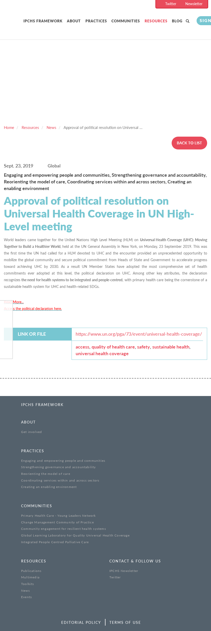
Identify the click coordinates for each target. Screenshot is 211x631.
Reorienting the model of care (45, 474)
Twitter (170, 4)
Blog (177, 21)
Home (9, 127)
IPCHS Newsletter (123, 571)
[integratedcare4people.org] (13, 26)
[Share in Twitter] (6, 322)
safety (143, 347)
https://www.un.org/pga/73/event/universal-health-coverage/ (139, 334)
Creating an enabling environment (49, 487)
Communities (125, 21)
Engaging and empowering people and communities (63, 461)
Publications (31, 571)
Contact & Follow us (135, 561)
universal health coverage (102, 353)
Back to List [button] (189, 142)
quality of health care (113, 347)
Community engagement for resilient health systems (63, 529)
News (51, 127)
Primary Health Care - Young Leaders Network (58, 515)
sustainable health (170, 347)
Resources (156, 21)
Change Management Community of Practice (57, 522)
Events (26, 597)
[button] (188, 21)
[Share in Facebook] (6, 309)
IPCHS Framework (43, 21)
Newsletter (194, 4)
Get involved (31, 432)
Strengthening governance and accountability (58, 467)
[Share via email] (6, 349)
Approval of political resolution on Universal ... (103, 127)
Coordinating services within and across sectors (60, 480)
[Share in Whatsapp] (6, 336)
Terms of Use (125, 622)
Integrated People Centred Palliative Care (55, 542)
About (74, 21)
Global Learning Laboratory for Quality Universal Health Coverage (75, 535)
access (82, 347)
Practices (96, 21)
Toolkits (27, 584)
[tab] (44, 21)
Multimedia (30, 577)
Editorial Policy (81, 622)
